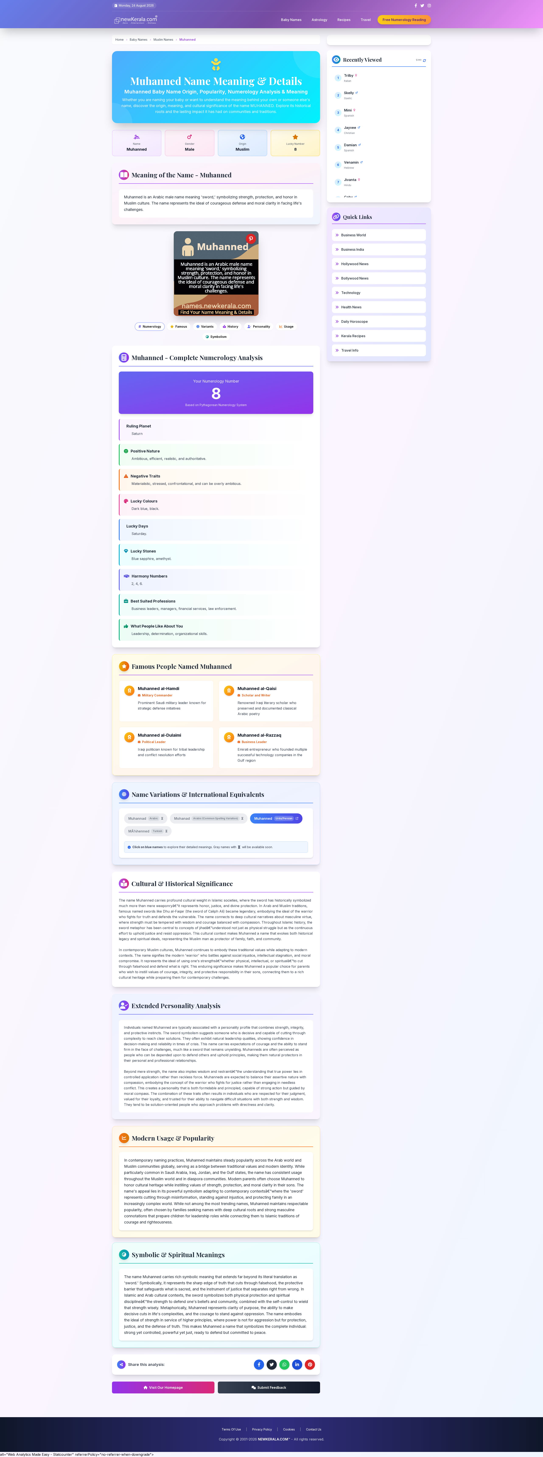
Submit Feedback (272, 1387)
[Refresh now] (424, 59)
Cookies (289, 1429)
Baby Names (291, 20)
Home (119, 39)
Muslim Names (164, 39)
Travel (366, 20)
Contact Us (313, 1429)
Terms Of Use (231, 1429)
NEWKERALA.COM (273, 1439)
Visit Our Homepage (166, 1387)
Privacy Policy (262, 1429)
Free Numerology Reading (404, 20)
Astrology (319, 20)
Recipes (343, 20)
